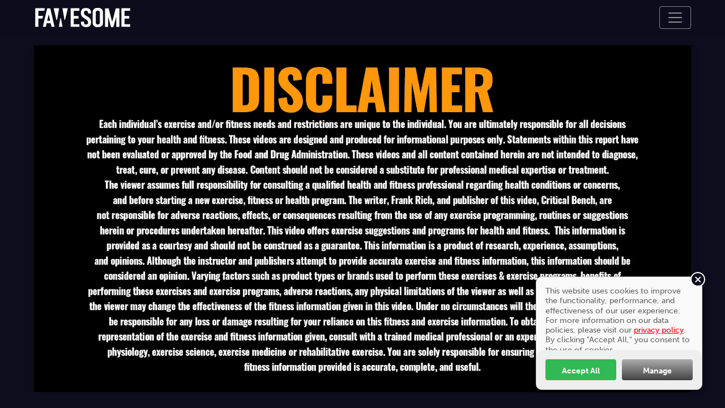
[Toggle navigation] (675, 17)
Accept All (581, 371)
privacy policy (659, 330)
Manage (657, 371)
